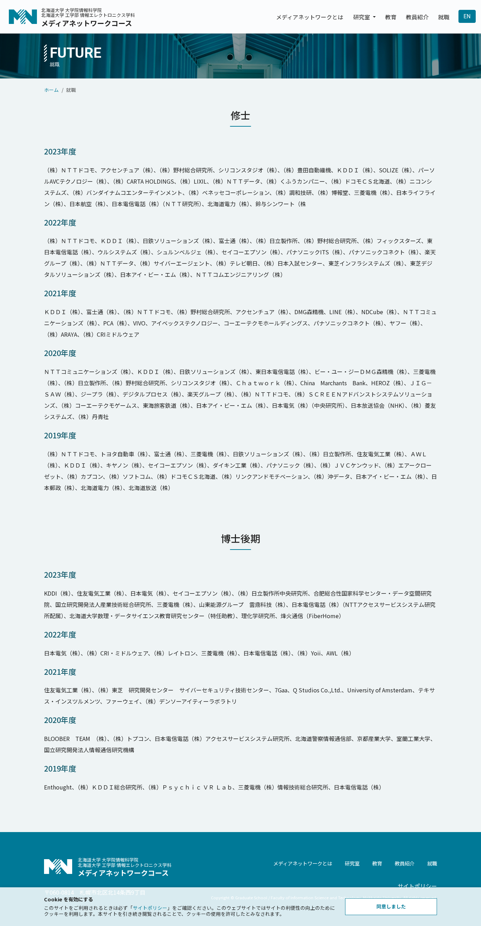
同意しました (391, 906)
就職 (443, 17)
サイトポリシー (417, 886)
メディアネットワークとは (309, 17)
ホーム (51, 89)
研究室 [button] (362, 17)
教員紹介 (417, 17)
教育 (390, 17)
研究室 (352, 863)
